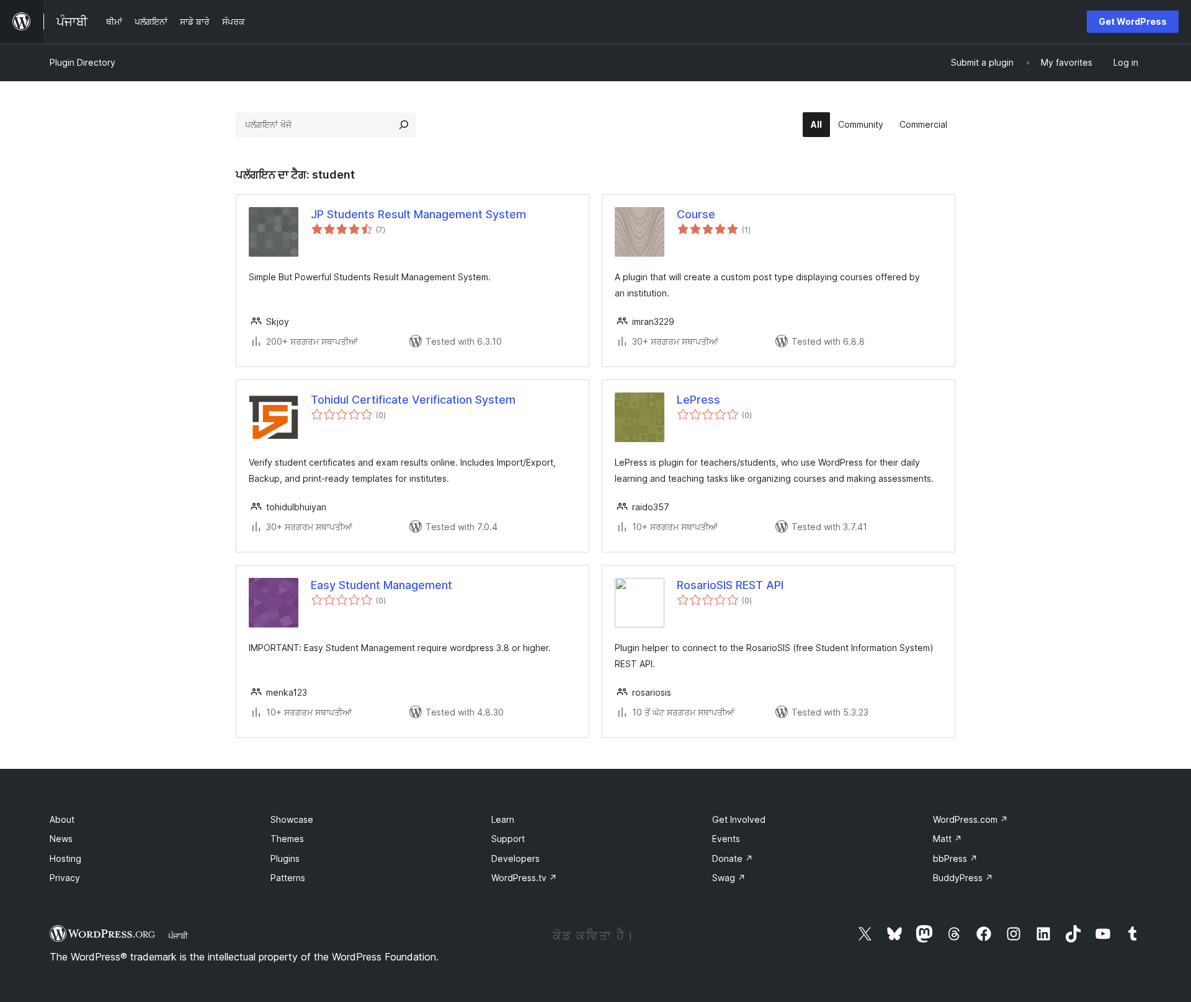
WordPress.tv (524, 877)
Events (726, 838)
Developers (515, 858)
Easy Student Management (381, 585)
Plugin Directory (82, 62)
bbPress (955, 858)
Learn (502, 819)
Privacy (65, 877)
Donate (732, 858)
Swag (729, 877)
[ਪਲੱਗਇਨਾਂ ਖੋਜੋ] (403, 124)
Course (696, 214)
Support (508, 838)
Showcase (291, 819)
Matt (947, 838)
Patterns (287, 877)
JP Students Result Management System (418, 214)
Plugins (285, 858)
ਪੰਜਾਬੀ (178, 936)
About (62, 819)
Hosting (65, 858)
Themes (287, 838)
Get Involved (738, 819)
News (61, 838)
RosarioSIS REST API (730, 585)
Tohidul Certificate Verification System (413, 399)
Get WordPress (1133, 21)
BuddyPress (963, 877)
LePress (698, 399)
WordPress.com (970, 819)
